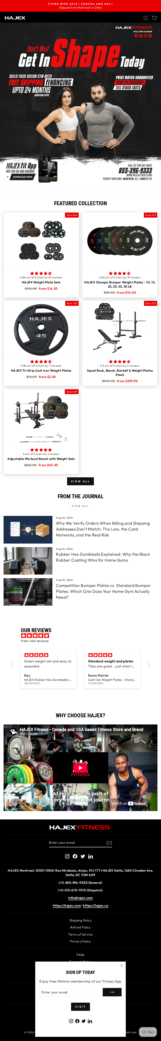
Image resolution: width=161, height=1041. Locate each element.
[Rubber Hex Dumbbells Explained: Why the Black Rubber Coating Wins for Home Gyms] (28, 561)
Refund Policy (80, 927)
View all (80, 481)
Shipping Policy (80, 920)
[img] (82, 635)
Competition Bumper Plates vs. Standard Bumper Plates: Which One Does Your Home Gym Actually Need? (103, 591)
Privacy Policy (80, 941)
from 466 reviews (35, 641)
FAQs (80, 955)
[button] (41, 273)
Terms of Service (80, 934)
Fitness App (112, 981)
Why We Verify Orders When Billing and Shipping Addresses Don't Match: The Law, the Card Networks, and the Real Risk (103, 528)
